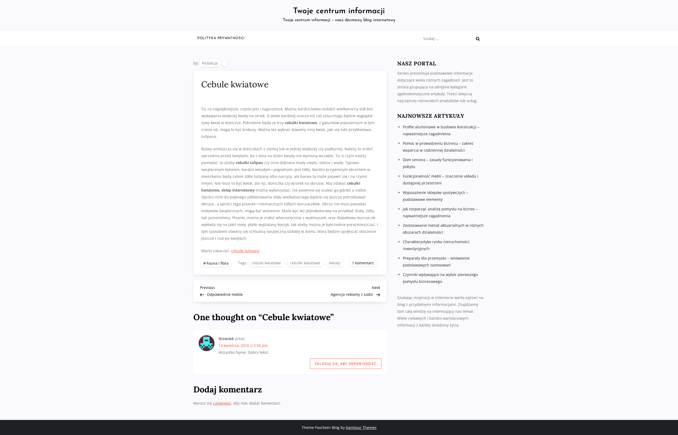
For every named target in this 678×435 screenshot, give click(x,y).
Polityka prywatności (221, 38)
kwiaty (334, 262)
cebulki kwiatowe (305, 262)
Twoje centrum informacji (339, 11)
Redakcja (210, 63)
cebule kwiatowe (266, 262)
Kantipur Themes (361, 427)
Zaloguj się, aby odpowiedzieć (345, 363)
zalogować (222, 403)
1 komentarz (364, 262)
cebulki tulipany (245, 250)
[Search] (478, 39)
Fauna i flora (218, 263)
